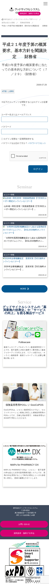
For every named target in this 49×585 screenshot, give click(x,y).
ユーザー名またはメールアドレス (16, 114)
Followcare (24, 342)
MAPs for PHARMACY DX (24, 464)
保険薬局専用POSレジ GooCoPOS (24, 405)
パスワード (6, 127)
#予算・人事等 (8, 91)
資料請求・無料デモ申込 (29, 13)
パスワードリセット (37, 143)
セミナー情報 (9, 195)
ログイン (38, 169)
